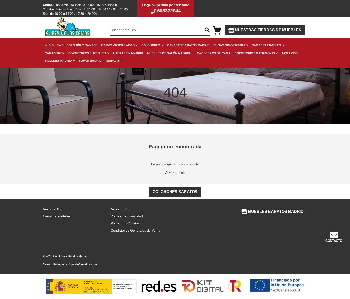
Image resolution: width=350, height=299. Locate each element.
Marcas (113, 60)
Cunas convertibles (230, 45)
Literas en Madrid (128, 53)
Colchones (150, 45)
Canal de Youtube (56, 216)
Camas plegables (266, 45)
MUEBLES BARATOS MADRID (275, 211)
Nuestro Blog (52, 209)
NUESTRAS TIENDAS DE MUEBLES (267, 30)
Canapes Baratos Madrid (188, 45)
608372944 (168, 10)
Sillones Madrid (58, 60)
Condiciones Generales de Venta (135, 230)
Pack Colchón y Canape (77, 45)
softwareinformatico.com (81, 264)
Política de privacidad (127, 216)
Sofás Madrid (90, 60)
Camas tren (55, 53)
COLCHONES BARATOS (175, 192)
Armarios (290, 53)
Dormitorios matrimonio (255, 53)
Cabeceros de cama (213, 53)
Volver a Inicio (175, 172)
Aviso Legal (119, 209)
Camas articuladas (117, 45)
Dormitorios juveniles (87, 53)
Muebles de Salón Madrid (168, 53)
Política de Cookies (125, 223)
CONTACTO (333, 241)
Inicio (49, 45)
